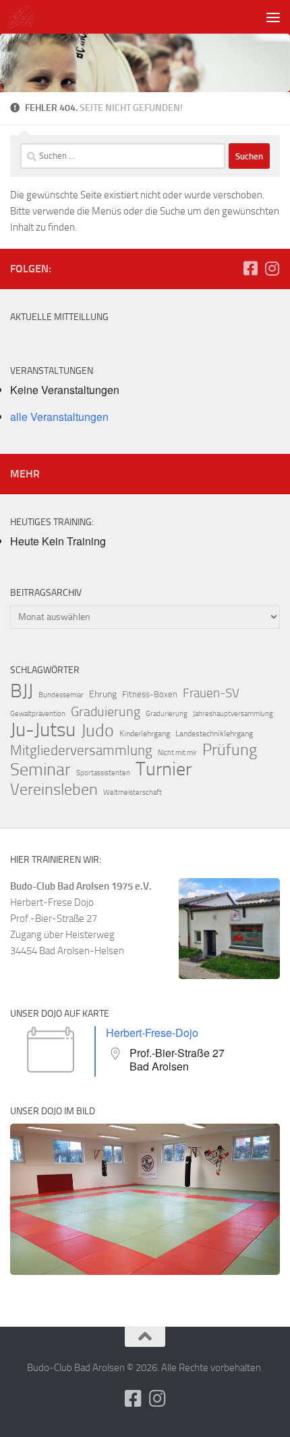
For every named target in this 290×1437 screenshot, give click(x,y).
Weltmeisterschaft (132, 792)
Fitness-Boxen (149, 694)
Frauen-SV (211, 693)
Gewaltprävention (37, 713)
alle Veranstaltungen (59, 416)
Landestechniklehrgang (214, 733)
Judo (97, 731)
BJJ (21, 691)
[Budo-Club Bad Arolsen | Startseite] (25, 16)
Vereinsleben (54, 789)
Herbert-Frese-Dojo (152, 1032)
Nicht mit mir (177, 752)
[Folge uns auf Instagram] (272, 268)
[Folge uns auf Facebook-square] (250, 268)
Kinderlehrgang (144, 733)
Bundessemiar (61, 695)
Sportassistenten (103, 773)
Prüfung (229, 750)
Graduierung (105, 711)
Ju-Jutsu (43, 730)
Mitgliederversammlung (81, 750)
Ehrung (103, 694)
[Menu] (273, 17)
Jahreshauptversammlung (233, 713)
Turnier (164, 769)
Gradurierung (166, 713)
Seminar (40, 770)
